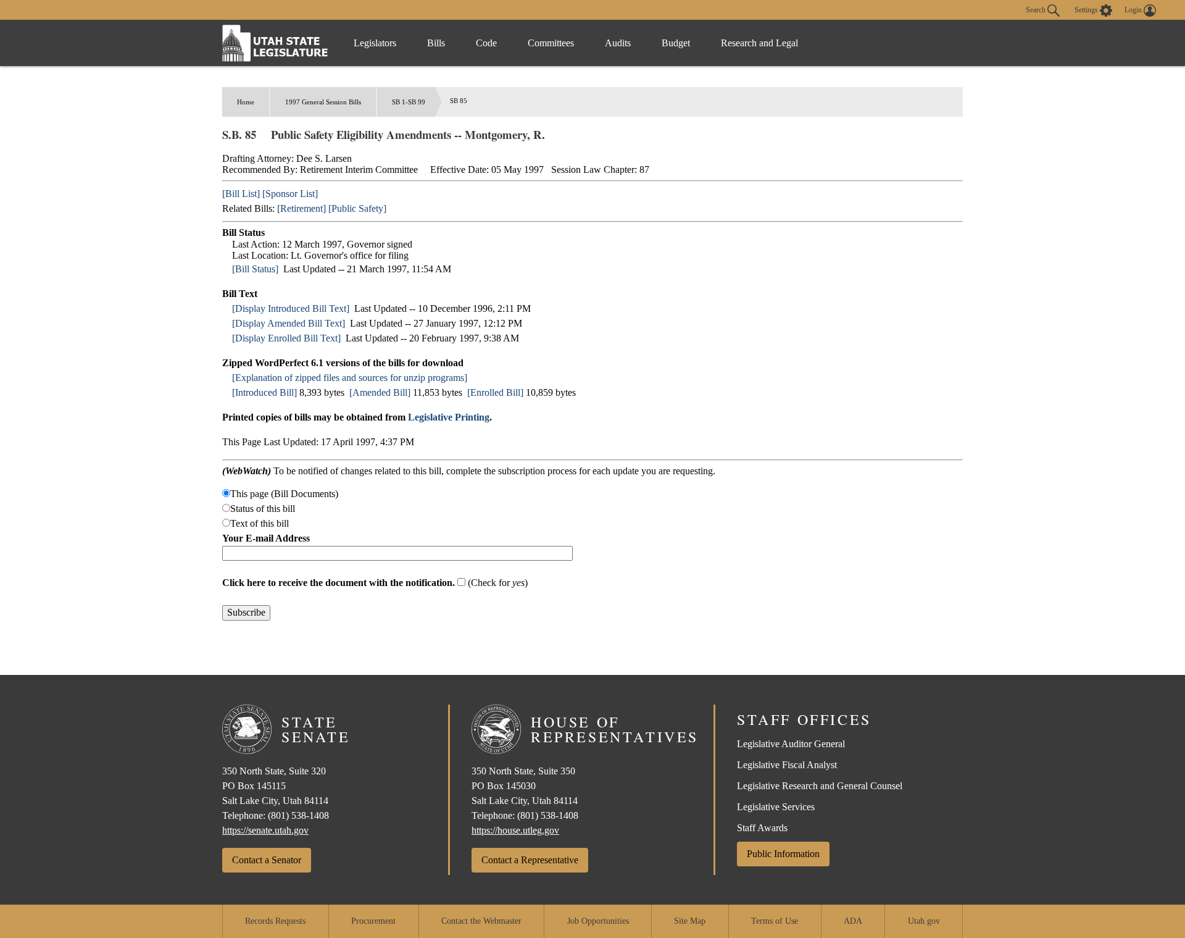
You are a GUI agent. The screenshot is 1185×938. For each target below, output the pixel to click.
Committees (551, 43)
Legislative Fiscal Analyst (787, 765)
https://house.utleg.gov (515, 830)
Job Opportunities (598, 921)
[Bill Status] (255, 269)
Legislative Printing (448, 417)
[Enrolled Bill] (495, 392)
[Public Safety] (357, 208)
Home (245, 102)
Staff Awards (762, 828)
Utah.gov (924, 921)
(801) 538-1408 (298, 815)
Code (486, 43)
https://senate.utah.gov (265, 830)
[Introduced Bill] (264, 392)
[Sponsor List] (290, 193)
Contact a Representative (529, 860)
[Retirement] (301, 208)
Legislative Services (776, 807)
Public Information (783, 853)
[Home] (275, 43)
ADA (853, 921)
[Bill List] (241, 193)
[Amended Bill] (379, 392)
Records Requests (275, 921)
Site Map (689, 921)
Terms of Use (774, 921)
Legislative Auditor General (791, 744)
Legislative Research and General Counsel (819, 786)
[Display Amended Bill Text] (288, 323)
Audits (618, 43)
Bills (436, 43)
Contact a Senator (266, 860)
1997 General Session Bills (323, 102)
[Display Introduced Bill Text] (290, 308)
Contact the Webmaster (481, 921)
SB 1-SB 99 (408, 102)
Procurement (373, 921)
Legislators (375, 43)
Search (1036, 9)
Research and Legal (759, 43)
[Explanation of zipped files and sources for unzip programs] (349, 377)
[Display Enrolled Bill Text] (286, 338)
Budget (676, 43)
